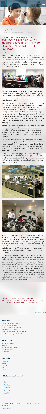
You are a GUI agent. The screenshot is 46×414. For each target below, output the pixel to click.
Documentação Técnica (10, 330)
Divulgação (5, 30)
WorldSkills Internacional (10, 347)
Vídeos (4, 367)
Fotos (4, 370)
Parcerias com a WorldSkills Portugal (14, 332)
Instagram (7, 390)
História (4, 345)
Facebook (7, 385)
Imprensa (5, 361)
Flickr (5, 396)
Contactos (5, 352)
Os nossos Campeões (9, 325)
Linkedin (7, 388)
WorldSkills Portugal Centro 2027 (13, 334)
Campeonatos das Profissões (12, 323)
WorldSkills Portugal (8, 343)
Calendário (5, 365)
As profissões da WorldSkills (11, 327)
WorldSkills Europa (8, 350)
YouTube (7, 393)
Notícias (13, 30)
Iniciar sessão (6, 409)
